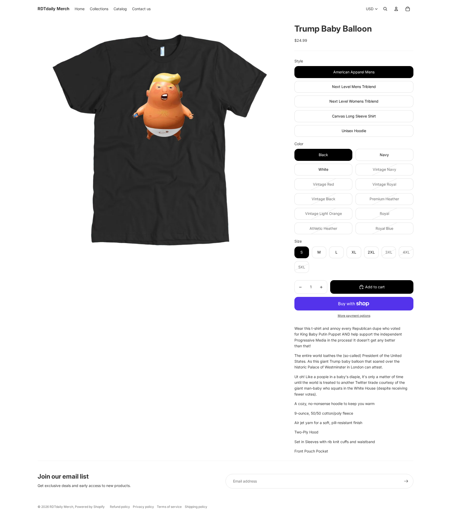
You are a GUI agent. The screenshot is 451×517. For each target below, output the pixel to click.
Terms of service (169, 507)
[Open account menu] (396, 9)
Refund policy (120, 507)
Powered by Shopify (90, 507)
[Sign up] (406, 481)
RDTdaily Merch (61, 507)
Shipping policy (196, 507)
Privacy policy (143, 507)
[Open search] (385, 9)
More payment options (354, 316)
